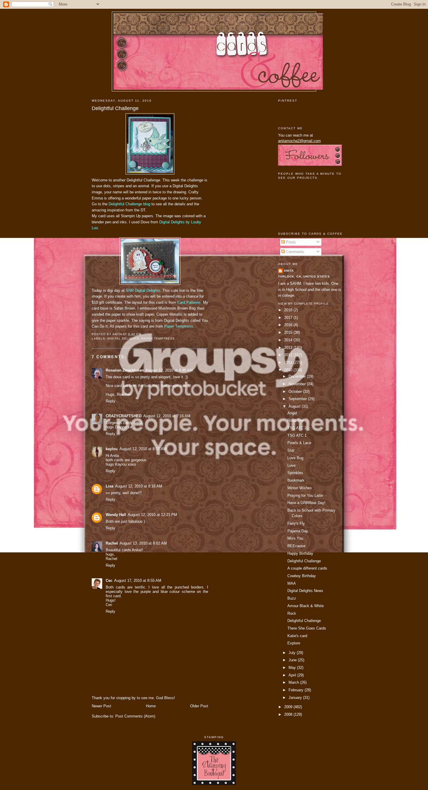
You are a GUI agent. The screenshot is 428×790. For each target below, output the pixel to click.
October (296, 391)
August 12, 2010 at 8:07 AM (143, 449)
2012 (288, 355)
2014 (288, 340)
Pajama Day (297, 531)
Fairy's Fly (296, 523)
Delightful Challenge (115, 108)
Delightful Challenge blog (129, 204)
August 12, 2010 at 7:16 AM (166, 416)
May (293, 667)
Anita (289, 270)
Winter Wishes (299, 488)
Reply (110, 401)
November (298, 384)
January (296, 697)
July (293, 653)
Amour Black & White (305, 606)
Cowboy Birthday (301, 576)
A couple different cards (307, 568)
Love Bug (295, 458)
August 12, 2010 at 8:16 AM (138, 486)
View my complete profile (303, 303)
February (297, 690)
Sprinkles (295, 473)
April (293, 675)
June (293, 660)
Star (290, 450)
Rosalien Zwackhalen (125, 370)
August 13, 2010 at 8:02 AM (143, 543)
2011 (288, 362)
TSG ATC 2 (297, 428)
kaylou (112, 449)
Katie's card (297, 636)
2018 (288, 310)
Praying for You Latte (305, 495)
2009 (288, 707)
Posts (290, 242)
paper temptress (158, 338)
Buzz (291, 598)
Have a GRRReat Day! (306, 503)
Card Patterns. (189, 302)
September (298, 399)
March (294, 682)
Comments (294, 252)
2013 (288, 347)
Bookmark (296, 480)
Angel (292, 413)
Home (151, 706)
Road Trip (295, 420)
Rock (291, 613)
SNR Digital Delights (143, 290)
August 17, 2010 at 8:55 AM (137, 580)
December (298, 376)
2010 (288, 370)
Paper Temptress (178, 326)
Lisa (109, 486)
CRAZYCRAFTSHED (124, 416)
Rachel (112, 543)
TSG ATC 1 (297, 435)
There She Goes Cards (306, 628)
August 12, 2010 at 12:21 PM (152, 514)
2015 (288, 332)
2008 (288, 714)
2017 (288, 317)
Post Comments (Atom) (135, 716)
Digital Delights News (305, 590)
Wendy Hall (116, 514)
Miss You (295, 538)
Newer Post (101, 706)
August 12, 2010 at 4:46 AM (169, 370)
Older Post (199, 706)
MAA (291, 583)
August (295, 406)
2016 (288, 325)
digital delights (123, 338)
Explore (293, 643)
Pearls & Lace (299, 443)
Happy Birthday (300, 553)
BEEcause (296, 546)
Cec (109, 580)
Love (291, 465)
